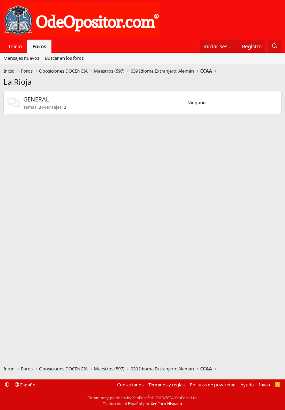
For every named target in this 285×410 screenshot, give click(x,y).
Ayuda (247, 385)
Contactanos (130, 385)
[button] (7, 384)
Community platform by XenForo (143, 397)
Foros (39, 46)
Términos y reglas (166, 385)
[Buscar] (275, 46)
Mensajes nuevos (21, 58)
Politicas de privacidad (213, 385)
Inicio (15, 46)
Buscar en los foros (64, 58)
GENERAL (36, 99)
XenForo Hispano (166, 403)
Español (27, 385)
